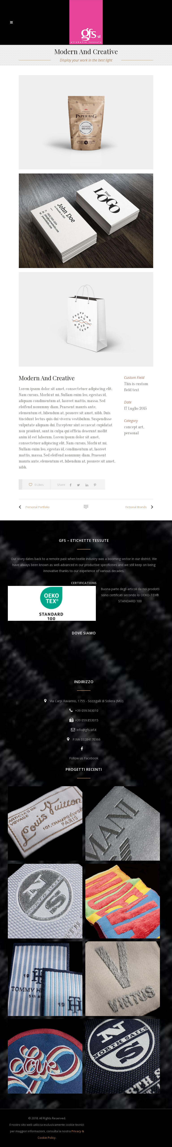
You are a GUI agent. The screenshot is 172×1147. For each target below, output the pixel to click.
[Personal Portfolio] (21, 507)
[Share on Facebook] (72, 484)
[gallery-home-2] (86, 220)
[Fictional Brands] (151, 507)
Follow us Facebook (83, 758)
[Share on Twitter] (79, 484)
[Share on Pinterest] (96, 484)
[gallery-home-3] (86, 319)
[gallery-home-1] (86, 122)
